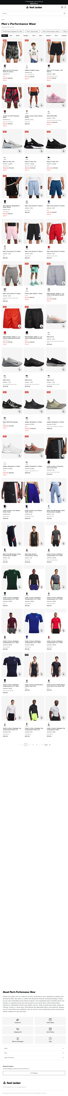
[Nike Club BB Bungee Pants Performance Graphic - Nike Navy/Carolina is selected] (49, 506)
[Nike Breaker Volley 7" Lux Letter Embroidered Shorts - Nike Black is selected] (27, 333)
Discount (48, 35)
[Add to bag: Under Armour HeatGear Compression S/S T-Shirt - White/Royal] (41, 630)
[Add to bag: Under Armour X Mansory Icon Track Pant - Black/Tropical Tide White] (63, 455)
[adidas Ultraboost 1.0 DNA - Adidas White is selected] (5, 462)
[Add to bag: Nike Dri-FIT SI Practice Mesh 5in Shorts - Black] (19, 59)
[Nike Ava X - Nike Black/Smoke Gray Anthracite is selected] (27, 376)
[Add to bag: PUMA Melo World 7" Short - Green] (41, 283)
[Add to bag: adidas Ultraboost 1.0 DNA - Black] (41, 411)
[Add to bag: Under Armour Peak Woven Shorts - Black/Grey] (41, 105)
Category (25, 35)
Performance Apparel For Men (12, 31)
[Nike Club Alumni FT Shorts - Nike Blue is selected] (49, 202)
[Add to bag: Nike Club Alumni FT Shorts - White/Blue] (41, 195)
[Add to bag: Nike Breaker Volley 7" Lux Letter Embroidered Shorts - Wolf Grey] (63, 283)
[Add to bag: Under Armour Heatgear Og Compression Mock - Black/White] (63, 717)
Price (56, 35)
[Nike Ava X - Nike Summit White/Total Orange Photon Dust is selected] (49, 333)
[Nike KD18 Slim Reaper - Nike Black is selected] (5, 418)
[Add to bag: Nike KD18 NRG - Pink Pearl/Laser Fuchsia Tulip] (63, 105)
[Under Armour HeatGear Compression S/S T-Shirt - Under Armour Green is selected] (5, 593)
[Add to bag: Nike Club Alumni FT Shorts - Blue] (63, 195)
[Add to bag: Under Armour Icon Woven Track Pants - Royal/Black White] (41, 500)
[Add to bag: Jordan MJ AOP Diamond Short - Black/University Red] (19, 105)
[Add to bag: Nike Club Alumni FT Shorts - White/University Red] (63, 240)
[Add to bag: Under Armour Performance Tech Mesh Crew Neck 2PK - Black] (63, 674)
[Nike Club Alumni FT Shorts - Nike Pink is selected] (5, 247)
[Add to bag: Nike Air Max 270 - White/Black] (19, 151)
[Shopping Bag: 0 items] (65, 7)
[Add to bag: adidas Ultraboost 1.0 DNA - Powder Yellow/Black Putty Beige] (63, 411)
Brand (17, 35)
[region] (34, 2)
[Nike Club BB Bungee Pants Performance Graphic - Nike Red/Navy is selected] (5, 550)
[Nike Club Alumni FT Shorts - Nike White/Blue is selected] (27, 202)
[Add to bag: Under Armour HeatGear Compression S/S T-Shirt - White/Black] (41, 587)
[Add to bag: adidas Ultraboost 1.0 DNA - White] (19, 455)
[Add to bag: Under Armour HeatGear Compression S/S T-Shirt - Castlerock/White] (63, 587)
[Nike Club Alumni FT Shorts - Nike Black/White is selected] (27, 247)
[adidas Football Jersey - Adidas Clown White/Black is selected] (27, 66)
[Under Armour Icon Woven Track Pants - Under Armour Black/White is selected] (5, 506)
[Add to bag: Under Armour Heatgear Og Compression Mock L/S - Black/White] (19, 717)
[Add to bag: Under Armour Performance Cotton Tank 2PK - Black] (41, 674)
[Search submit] (64, 13)
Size (11, 35)
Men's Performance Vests (51, 31)
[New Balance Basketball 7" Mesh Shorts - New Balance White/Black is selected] (5, 202)
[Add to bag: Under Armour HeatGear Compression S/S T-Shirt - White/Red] (63, 630)
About (6, 1048)
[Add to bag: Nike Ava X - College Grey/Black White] (63, 369)
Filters (4, 35)
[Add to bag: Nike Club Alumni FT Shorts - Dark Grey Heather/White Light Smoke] (19, 283)
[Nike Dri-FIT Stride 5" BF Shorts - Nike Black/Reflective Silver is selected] (49, 66)
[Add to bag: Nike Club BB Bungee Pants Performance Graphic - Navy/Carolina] (63, 500)
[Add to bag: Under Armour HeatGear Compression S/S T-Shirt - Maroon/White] (19, 630)
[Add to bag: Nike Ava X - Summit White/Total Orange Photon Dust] (63, 326)
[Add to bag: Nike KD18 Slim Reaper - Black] (19, 411)
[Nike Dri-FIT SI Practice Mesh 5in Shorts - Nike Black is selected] (5, 66)
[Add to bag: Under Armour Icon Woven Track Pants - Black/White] (19, 500)
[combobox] (34, 13)
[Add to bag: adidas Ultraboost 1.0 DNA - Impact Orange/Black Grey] (41, 455)
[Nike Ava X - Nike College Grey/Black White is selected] (49, 376)
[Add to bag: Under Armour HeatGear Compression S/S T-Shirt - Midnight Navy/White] (19, 674)
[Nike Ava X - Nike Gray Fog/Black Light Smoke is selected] (5, 376)
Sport (40, 35)
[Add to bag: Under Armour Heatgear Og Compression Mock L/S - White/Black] (41, 717)
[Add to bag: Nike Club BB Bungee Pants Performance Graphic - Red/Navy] (19, 543)
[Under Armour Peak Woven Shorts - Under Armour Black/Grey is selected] (27, 112)
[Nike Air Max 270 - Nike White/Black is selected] (5, 157)
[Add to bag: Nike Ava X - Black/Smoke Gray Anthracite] (41, 369)
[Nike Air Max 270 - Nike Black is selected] (49, 157)
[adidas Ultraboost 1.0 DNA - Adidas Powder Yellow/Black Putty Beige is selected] (49, 418)
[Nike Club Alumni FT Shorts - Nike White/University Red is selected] (49, 247)
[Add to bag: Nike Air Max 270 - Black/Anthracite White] (41, 151)
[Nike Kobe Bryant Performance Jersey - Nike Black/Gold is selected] (27, 550)
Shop (5, 1053)
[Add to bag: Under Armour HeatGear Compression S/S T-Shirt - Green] (19, 587)
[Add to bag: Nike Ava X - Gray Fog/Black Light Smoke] (19, 369)
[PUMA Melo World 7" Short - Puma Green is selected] (27, 289)
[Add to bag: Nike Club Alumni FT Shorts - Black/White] (41, 240)
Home (2, 19)
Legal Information (9, 1057)
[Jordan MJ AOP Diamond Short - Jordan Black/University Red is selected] (5, 112)
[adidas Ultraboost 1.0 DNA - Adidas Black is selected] (27, 418)
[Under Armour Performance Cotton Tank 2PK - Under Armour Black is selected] (27, 680)
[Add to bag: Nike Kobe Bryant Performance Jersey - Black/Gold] (41, 543)
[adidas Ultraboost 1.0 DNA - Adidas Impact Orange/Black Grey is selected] (27, 462)
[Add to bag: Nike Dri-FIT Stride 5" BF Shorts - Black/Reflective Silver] (63, 59)
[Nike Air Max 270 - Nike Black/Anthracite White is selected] (27, 157)
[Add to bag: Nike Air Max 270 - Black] (63, 151)
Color (33, 35)
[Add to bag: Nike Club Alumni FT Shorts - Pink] (19, 240)
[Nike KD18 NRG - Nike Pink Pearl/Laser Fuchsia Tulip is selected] (49, 112)
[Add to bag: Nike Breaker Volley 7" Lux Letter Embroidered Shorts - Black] (41, 326)
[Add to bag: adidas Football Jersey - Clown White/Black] (41, 59)
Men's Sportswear (32, 31)
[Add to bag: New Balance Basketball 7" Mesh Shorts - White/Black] (19, 195)
